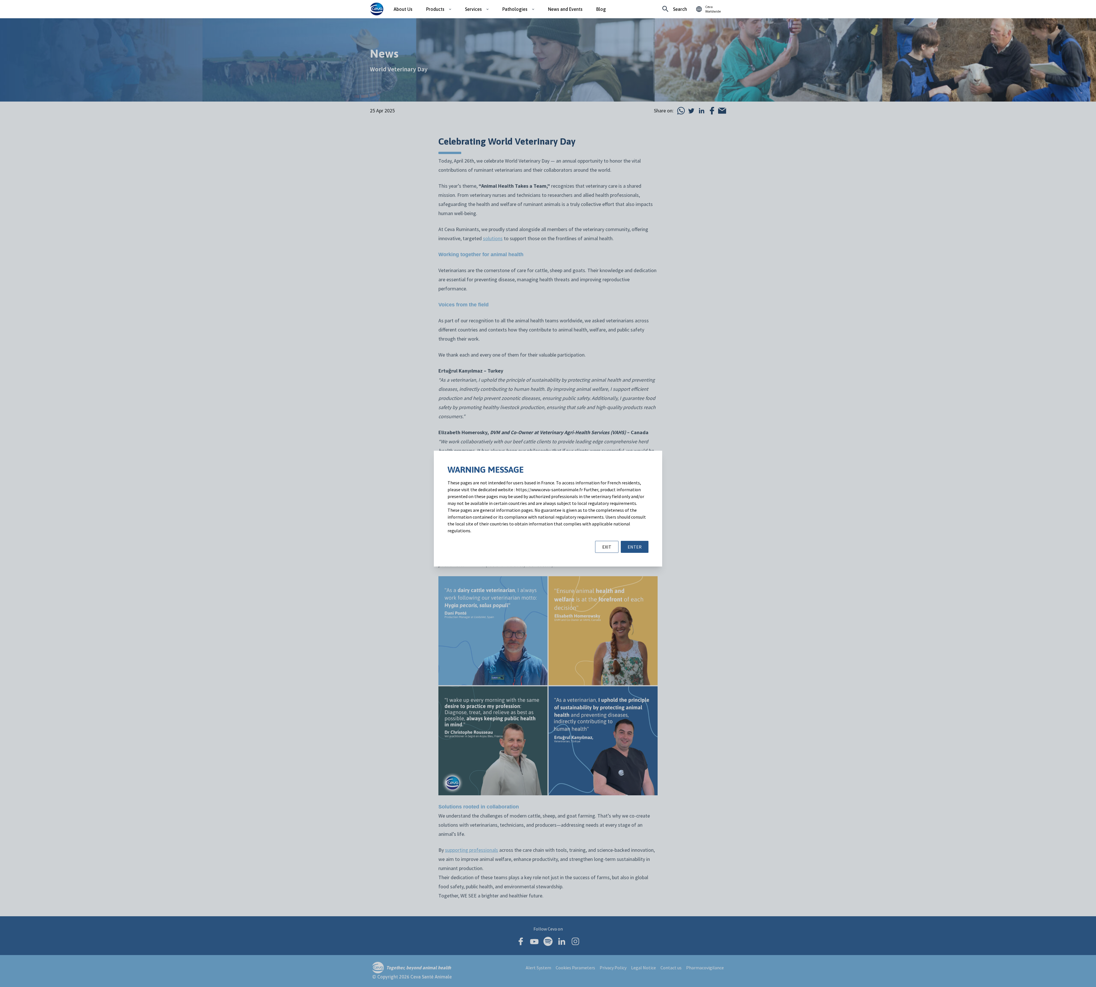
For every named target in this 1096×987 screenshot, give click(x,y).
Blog (601, 9)
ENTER (635, 547)
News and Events (565, 9)
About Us (403, 9)
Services (473, 9)
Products (435, 9)
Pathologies (514, 9)
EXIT (606, 547)
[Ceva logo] (376, 9)
